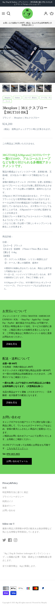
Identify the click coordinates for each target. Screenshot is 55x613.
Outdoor (17, 97)
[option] (27, 55)
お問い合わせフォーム (17, 461)
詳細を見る (11, 344)
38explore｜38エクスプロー (26, 118)
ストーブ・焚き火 (30, 97)
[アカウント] (45, 13)
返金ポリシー (8, 506)
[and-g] (27, 13)
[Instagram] (15, 540)
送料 (14, 129)
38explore (7, 97)
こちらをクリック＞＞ (17, 448)
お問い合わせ (8, 510)
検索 (4, 488)
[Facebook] (10, 540)
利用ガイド (7, 501)
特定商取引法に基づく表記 (15, 492)
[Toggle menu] (3, 13)
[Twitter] (4, 540)
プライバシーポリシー (13, 497)
